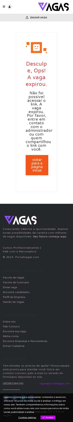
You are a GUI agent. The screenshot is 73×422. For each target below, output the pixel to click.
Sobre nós (9, 321)
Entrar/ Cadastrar (14, 346)
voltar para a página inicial (37, 165)
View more (41, 412)
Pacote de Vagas (13, 277)
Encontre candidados (16, 292)
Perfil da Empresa (14, 297)
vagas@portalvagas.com (54, 383)
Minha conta (11, 336)
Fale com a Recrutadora (19, 251)
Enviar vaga (38, 17)
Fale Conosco (11, 326)
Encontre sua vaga (14, 331)
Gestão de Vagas (13, 302)
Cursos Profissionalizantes (21, 247)
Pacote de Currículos (16, 282)
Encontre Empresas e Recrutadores (25, 341)
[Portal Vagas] (53, 7)
